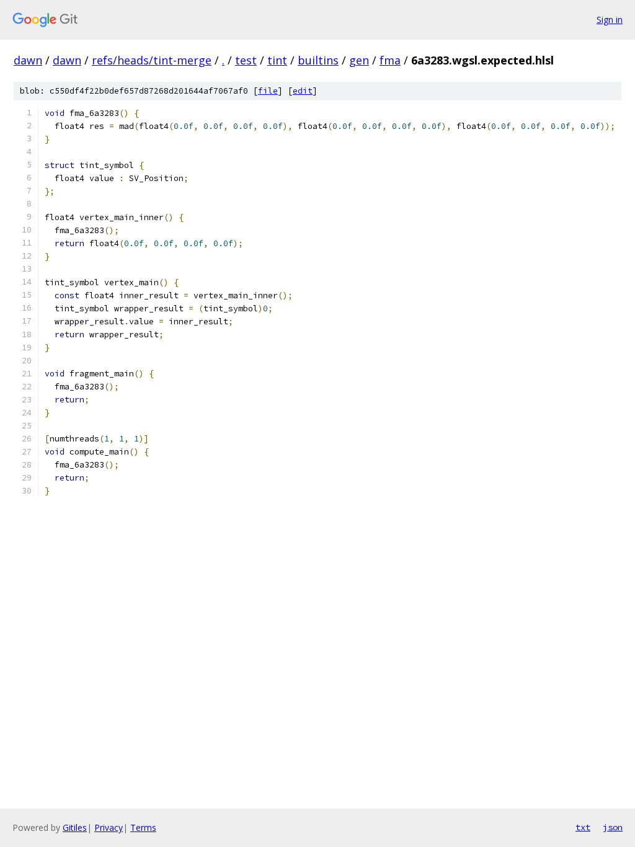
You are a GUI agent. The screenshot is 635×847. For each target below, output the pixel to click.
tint (277, 60)
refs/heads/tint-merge (151, 60)
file (268, 91)
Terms (143, 827)
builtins (318, 60)
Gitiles (75, 827)
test (246, 60)
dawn (28, 60)
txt (582, 827)
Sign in (610, 19)
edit (303, 91)
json (613, 827)
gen (359, 60)
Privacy (108, 827)
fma (390, 60)
